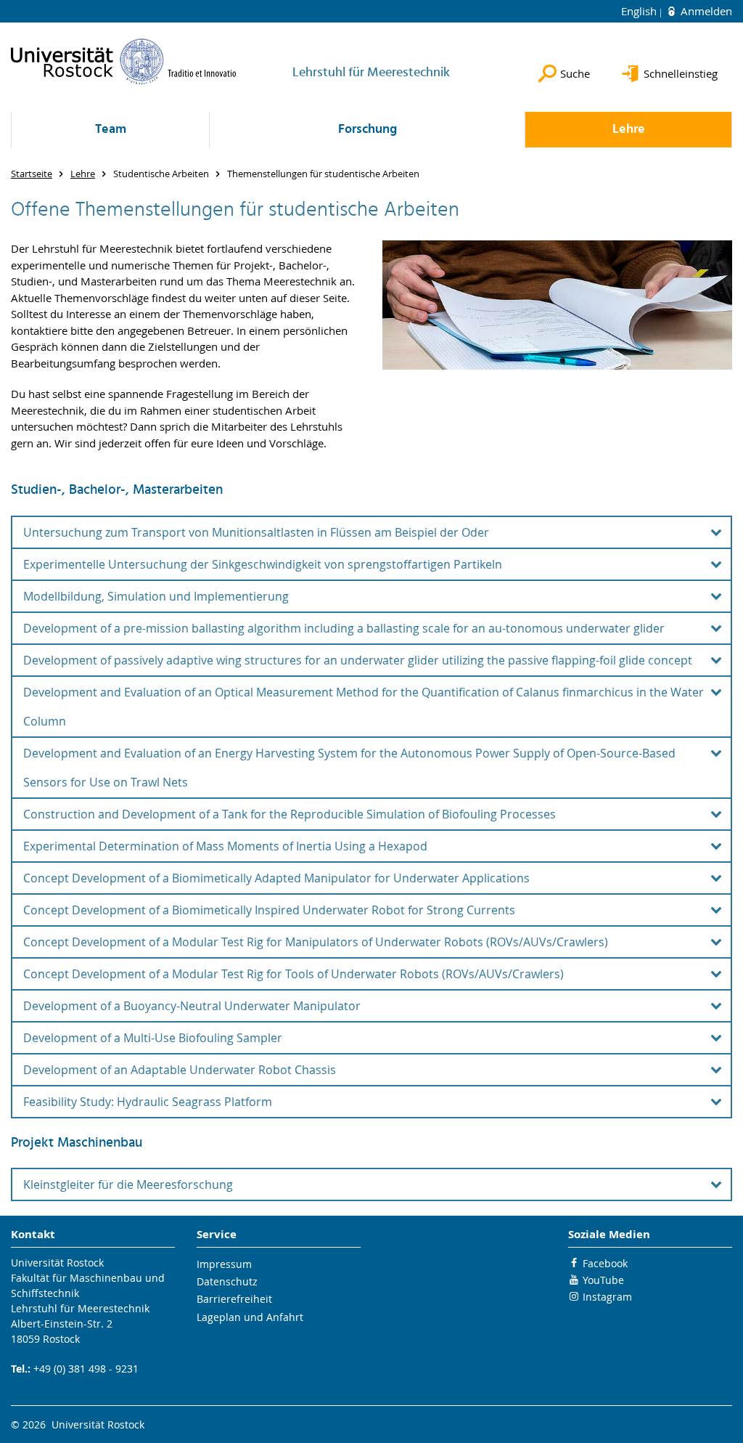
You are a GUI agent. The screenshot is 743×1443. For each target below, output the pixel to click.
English (640, 11)
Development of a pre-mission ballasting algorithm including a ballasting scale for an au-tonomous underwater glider (344, 628)
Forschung (367, 129)
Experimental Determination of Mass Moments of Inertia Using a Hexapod (225, 846)
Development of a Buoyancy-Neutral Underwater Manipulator (192, 1006)
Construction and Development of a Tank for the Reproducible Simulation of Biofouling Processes (289, 814)
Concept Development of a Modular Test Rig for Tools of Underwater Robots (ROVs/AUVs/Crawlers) (293, 974)
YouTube (603, 1280)
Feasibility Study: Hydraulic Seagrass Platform (147, 1102)
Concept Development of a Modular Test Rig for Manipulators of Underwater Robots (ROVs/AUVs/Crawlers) (315, 942)
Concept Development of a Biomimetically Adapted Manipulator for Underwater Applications (276, 878)
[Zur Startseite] (124, 61)
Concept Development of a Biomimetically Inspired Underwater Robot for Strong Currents (269, 910)
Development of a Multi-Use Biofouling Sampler (152, 1038)
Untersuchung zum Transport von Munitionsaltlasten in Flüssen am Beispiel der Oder (256, 532)
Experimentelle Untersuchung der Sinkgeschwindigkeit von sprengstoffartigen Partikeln (262, 564)
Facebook (605, 1263)
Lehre (628, 129)
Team (110, 129)
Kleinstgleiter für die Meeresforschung (128, 1184)
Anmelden (705, 11)
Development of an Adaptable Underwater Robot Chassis (179, 1070)
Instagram (607, 1297)
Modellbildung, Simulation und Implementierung (156, 596)
